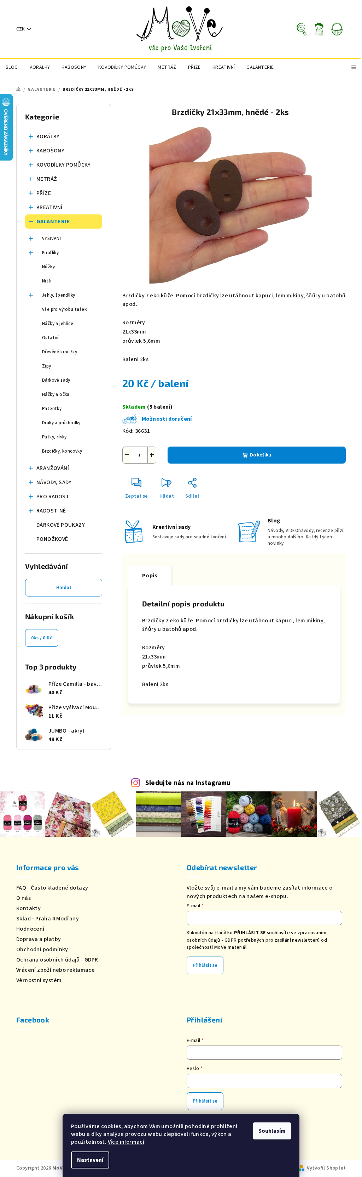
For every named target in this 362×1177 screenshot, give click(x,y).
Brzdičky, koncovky (62, 451)
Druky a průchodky (61, 423)
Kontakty (28, 908)
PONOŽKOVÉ (52, 539)
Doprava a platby (38, 939)
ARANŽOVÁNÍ (52, 468)
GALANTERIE (53, 221)
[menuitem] (12, 67)
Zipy (46, 366)
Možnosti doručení (167, 419)
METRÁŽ (46, 179)
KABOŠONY (50, 151)
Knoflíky (50, 253)
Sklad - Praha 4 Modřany (47, 919)
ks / (41, 637)
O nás (23, 898)
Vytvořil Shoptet (326, 1168)
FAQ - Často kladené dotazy (52, 888)
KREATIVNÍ (49, 207)
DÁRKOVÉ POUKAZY (60, 525)
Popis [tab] (149, 575)
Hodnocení (30, 929)
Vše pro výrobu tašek (64, 309)
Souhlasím (272, 1131)
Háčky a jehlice (57, 323)
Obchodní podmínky (42, 949)
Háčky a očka (56, 394)
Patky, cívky (54, 437)
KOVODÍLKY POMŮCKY (63, 165)
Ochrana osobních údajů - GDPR (57, 960)
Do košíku (260, 455)
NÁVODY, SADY (54, 482)
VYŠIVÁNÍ (51, 238)
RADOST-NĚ (51, 511)
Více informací (126, 1142)
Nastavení (90, 1160)
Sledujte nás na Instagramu (188, 783)
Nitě (46, 281)
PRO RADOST (52, 496)
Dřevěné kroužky (59, 352)
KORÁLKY (48, 136)
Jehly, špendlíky (58, 295)
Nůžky (48, 267)
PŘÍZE (43, 193)
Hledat (63, 587)
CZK (20, 29)
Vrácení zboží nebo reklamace (55, 970)
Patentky (52, 408)
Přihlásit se (205, 965)
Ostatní (50, 338)
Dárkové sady (56, 380)
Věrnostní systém (39, 980)
